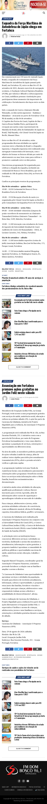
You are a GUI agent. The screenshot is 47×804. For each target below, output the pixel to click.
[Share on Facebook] (9, 43)
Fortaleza (37, 269)
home (5, 271)
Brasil (18, 269)
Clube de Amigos (9, 790)
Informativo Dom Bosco (19, 787)
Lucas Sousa (15, 399)
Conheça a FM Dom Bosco (25, 790)
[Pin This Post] (28, 43)
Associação (21, 655)
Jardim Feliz (8, 657)
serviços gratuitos (10, 659)
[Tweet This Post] (18, 43)
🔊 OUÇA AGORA (40, 790)
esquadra (27, 269)
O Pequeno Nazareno (23, 657)
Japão (11, 271)
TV (44, 787)
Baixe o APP (5, 787)
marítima (19, 271)
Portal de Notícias (35, 787)
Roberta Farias (15, 36)
